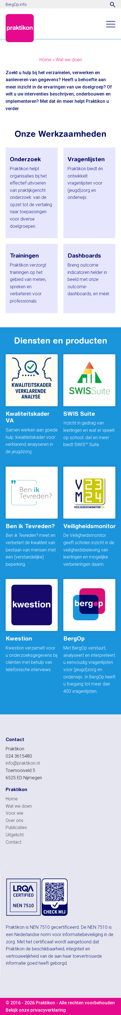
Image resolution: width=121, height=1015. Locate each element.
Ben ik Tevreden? (30, 526)
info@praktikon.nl (23, 763)
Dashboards (84, 255)
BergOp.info (16, 4)
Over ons (14, 820)
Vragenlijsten (86, 159)
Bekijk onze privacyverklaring (36, 1010)
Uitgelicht (15, 834)
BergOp (74, 638)
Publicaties (16, 827)
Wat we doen (69, 59)
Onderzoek (25, 159)
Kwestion (19, 638)
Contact (13, 842)
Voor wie (14, 813)
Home (45, 59)
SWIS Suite (79, 413)
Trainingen (24, 255)
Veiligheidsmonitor (89, 526)
